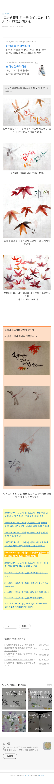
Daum (26, 775)
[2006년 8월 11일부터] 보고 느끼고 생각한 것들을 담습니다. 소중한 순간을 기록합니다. (21, 749)
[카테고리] (3, 3)
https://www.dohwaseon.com (19, 62)
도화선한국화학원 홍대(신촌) (18, 66)
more (49, 685)
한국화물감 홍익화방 (18, 45)
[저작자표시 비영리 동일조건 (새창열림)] (34, 626)
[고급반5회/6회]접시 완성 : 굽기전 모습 (18, 659)
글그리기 (6, 13)
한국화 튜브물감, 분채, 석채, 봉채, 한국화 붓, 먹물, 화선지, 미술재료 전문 (26, 51)
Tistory (41, 775)
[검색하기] (50, 3)
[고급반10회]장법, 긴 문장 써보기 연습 (18, 645)
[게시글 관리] (15, 626)
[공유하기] (11, 626)
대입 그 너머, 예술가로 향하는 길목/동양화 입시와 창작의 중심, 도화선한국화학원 (17, 72)
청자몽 (6, 743)
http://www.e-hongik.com (18, 41)
